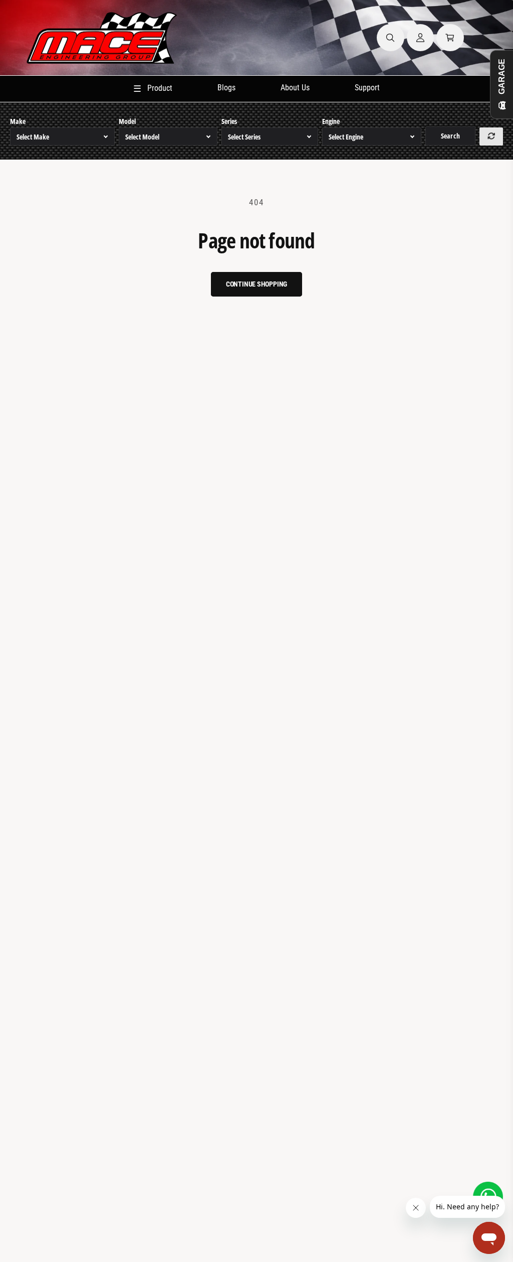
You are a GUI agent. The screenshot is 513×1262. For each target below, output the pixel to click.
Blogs (226, 87)
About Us (295, 87)
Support (367, 87)
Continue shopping (257, 284)
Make (18, 121)
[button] (390, 38)
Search (450, 136)
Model (127, 121)
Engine (331, 121)
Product (152, 88)
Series (229, 121)
